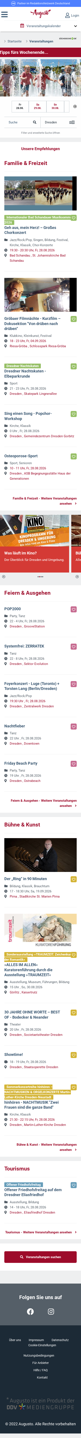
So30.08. (55, 106)
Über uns (15, 1340)
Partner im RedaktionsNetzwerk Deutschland (43, 3)
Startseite (15, 41)
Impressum (36, 1340)
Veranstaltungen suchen (42, 1257)
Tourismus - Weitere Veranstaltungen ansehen (38, 1232)
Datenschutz (60, 1340)
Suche (13, 122)
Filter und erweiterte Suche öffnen (40, 132)
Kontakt (42, 1377)
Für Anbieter (40, 1363)
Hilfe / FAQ (40, 1370)
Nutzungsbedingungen (39, 1355)
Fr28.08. (20, 106)
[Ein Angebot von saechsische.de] (68, 37)
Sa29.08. (37, 106)
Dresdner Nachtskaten (22, 366)
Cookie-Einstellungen (42, 1345)
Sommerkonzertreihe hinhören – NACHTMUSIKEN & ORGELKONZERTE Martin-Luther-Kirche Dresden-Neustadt (37, 1092)
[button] (4, 14)
